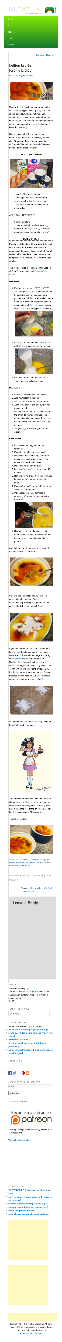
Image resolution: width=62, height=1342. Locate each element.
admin (48, 862)
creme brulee (15, 862)
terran (39, 862)
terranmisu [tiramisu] (18, 1039)
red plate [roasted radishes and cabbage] (28, 1213)
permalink (26, 865)
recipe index (34, 991)
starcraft (34, 859)
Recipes (11, 31)
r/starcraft (16, 658)
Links (9, 38)
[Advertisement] (28, 1240)
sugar (32, 862)
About (10, 25)
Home (10, 18)
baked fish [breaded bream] (21, 1210)
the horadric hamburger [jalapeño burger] (28, 1029)
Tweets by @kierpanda (18, 1140)
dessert (25, 862)
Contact (10, 44)
